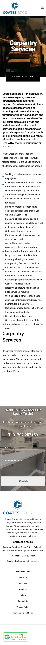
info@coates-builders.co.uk (26, 561)
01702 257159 (28, 556)
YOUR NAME (7, 447)
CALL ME (23, 481)
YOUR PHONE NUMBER (12, 461)
